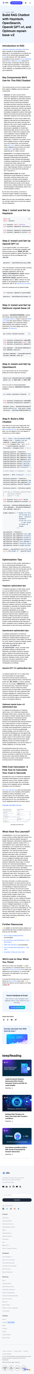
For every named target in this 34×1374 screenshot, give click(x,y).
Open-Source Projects (8, 1260)
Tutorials (7, 12)
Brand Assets (6, 1338)
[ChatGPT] (3, 1209)
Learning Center (6, 1283)
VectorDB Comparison (8, 1289)
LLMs (4, 57)
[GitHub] (13, 1187)
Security (25, 1351)
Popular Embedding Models (10, 1296)
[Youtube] (3, 1187)
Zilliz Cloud (18, 61)
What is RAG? (6, 1305)
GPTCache (5, 1239)
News (4, 1325)
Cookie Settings (6, 1354)
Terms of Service (7, 1351)
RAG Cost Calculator (8, 790)
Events (4, 1331)
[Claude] (15, 1209)
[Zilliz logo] (5, 3)
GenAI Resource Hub (8, 1286)
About (4, 1319)
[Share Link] (15, 1020)
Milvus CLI (5, 1245)
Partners (4, 1328)
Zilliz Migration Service (8, 1227)
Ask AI (28, 1369)
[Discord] (17, 1187)
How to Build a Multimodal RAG (13, 935)
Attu (3, 1242)
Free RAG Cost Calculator (9, 1266)
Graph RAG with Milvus (11, 945)
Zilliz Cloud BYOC (7, 1221)
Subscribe (17, 1200)
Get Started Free (16, 3)
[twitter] (3, 1020)
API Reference (12, 328)
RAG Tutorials (6, 1269)
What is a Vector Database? (10, 1308)
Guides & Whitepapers (8, 1292)
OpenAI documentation (24, 283)
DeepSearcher (6, 1233)
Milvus (10, 61)
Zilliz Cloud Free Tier (8, 1224)
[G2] (20, 1187)
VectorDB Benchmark (8, 1263)
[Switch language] (25, 2)
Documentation (6, 1257)
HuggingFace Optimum (9, 319)
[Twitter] (10, 1187)
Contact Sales (6, 1334)
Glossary (5, 1302)
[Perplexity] (7, 1209)
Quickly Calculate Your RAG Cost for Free (15, 1030)
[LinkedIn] (7, 1187)
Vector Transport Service (9, 1248)
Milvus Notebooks (7, 1272)
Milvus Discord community (15, 969)
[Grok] (11, 1209)
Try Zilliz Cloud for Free (17, 1007)
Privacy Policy (18, 1351)
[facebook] (7, 1020)
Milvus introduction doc (9, 429)
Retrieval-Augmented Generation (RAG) (14, 49)
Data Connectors (7, 1299)
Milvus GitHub (13, 981)
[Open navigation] (30, 2)
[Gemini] (18, 1209)
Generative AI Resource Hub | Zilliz (14, 952)
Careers (4, 1322)
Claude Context (6, 1236)
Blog (3, 1280)
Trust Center (5, 1311)
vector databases (25, 59)
